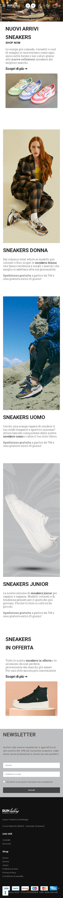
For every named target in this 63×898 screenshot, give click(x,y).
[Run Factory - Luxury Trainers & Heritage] (13, 5)
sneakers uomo (13, 436)
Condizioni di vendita (12, 876)
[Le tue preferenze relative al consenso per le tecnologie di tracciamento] (5, 893)
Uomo (5, 857)
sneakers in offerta (38, 660)
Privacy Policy (9, 872)
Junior (5, 865)
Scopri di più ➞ (16, 69)
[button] (27, 19)
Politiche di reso (10, 868)
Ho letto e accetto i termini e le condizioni (29, 782)
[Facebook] (28, 5)
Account (6, 843)
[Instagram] (33, 5)
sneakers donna (46, 262)
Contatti (6, 840)
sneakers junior (41, 593)
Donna (5, 861)
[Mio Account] (40, 5)
